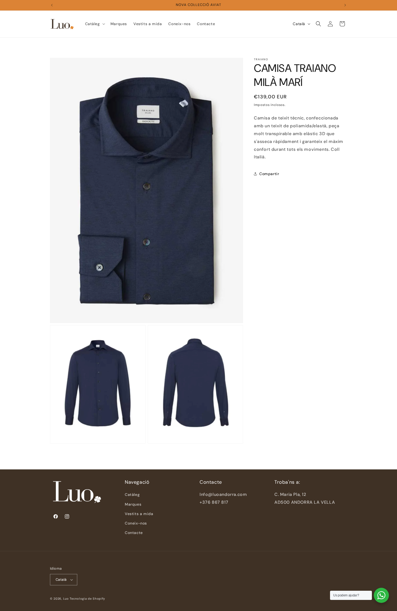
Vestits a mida (139, 513)
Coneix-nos (136, 523)
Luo (66, 598)
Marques (133, 504)
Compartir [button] (269, 173)
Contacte (134, 532)
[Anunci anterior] (52, 5)
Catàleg (132, 494)
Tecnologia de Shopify (87, 598)
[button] (94, 23)
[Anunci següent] (345, 5)
